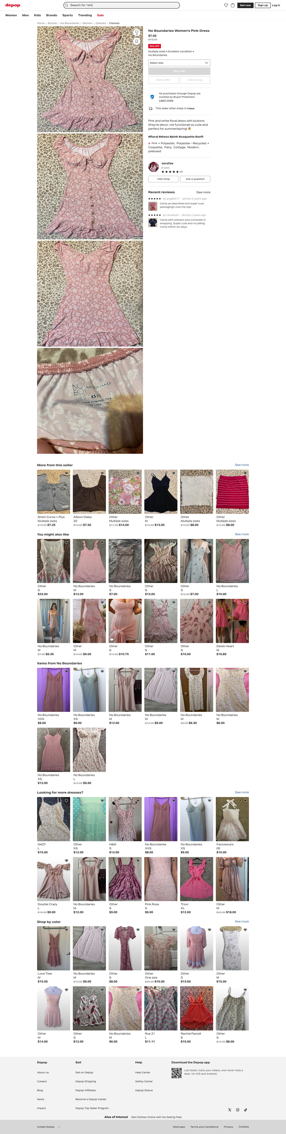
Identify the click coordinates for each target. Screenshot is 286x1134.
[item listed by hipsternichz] (89, 819)
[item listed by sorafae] (53, 492)
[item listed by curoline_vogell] (232, 819)
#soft (199, 136)
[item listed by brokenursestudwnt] (196, 621)
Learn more (166, 100)
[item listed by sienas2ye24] (125, 819)
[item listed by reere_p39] (53, 750)
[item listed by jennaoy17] (53, 819)
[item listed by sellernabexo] (53, 690)
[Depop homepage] (12, 5)
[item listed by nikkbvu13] (160, 948)
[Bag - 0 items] (232, 5)
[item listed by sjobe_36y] (232, 561)
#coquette (187, 136)
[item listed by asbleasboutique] (53, 621)
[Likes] (226, 5)
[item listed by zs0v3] (89, 690)
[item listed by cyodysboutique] (53, 1008)
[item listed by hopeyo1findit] (160, 1008)
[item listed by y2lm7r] (53, 561)
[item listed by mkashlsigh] (232, 948)
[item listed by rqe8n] (89, 621)
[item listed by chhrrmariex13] (125, 561)
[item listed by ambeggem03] (125, 690)
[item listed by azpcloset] (196, 879)
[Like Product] (66, 473)
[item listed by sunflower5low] (232, 1008)
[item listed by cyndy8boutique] (196, 948)
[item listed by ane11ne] (53, 948)
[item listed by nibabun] (160, 879)
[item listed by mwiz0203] (232, 879)
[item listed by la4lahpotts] (196, 690)
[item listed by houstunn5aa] (125, 621)
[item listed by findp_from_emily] (89, 750)
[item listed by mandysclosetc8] (232, 621)
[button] (186, 171)
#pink (174, 136)
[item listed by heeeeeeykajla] (196, 1008)
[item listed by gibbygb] (125, 879)
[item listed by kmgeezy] (125, 948)
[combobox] (121, 5)
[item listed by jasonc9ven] (89, 561)
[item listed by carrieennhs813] (160, 621)
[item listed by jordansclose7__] (53, 879)
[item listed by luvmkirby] (160, 561)
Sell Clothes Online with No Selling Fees (156, 1117)
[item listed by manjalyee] (196, 561)
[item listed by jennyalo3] (160, 690)
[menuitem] (11, 15)
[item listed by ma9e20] (89, 1008)
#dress (164, 136)
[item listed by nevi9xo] (232, 690)
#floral (153, 136)
